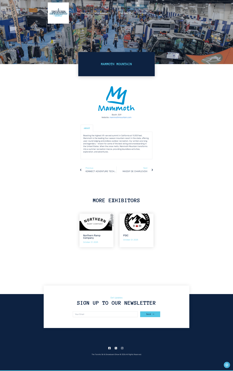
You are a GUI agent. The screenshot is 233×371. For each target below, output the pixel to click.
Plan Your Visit (126, 13)
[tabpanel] (116, 145)
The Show (81, 13)
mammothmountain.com (120, 117)
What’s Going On (103, 13)
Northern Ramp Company (91, 236)
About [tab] (87, 128)
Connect (142, 13)
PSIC (125, 235)
